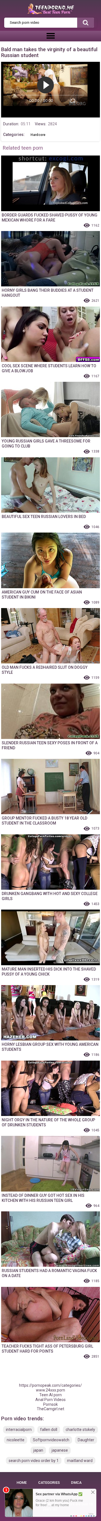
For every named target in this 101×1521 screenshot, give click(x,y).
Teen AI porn (50, 1395)
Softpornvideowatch (51, 1440)
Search (85, 23)
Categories (49, 1482)
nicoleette (15, 1440)
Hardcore (38, 135)
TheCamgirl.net (50, 1409)
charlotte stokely (80, 1429)
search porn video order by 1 (34, 1460)
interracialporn (19, 1429)
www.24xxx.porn (50, 1390)
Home (22, 1482)
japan (38, 1450)
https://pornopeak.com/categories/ (50, 1385)
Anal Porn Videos (50, 1399)
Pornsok (50, 1404)
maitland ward (80, 1460)
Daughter (86, 1440)
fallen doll (48, 1429)
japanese (60, 1450)
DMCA (76, 1482)
